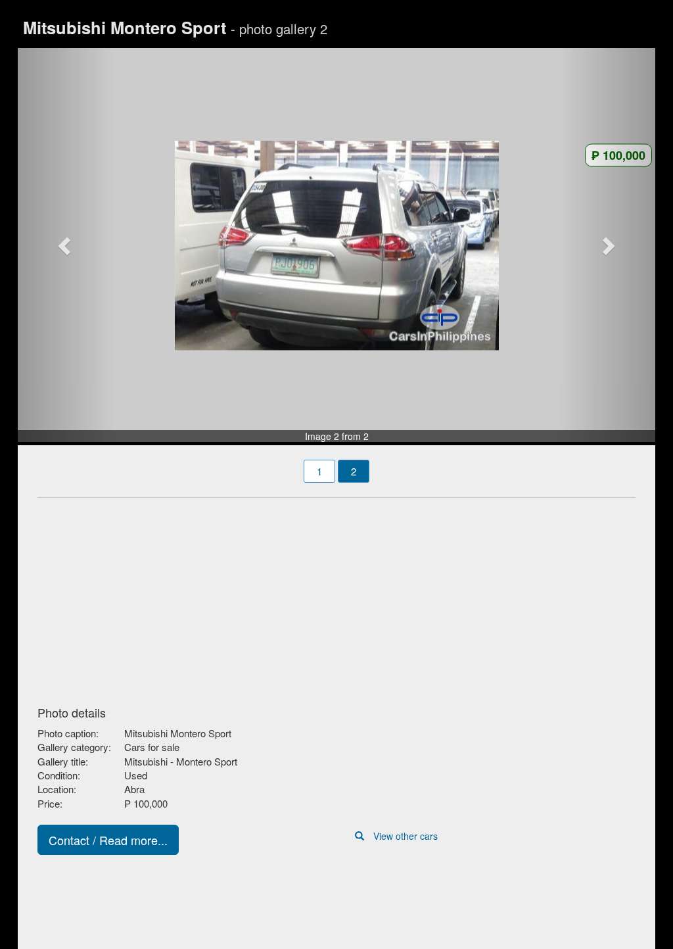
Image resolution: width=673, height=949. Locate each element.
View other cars (405, 835)
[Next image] (608, 245)
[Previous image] (66, 245)
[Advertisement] (336, 598)
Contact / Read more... (108, 839)
